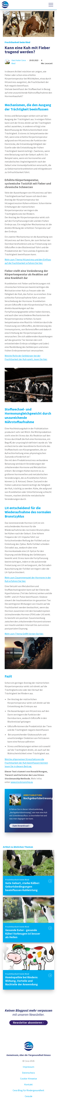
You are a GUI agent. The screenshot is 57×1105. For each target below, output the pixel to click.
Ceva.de (28, 1096)
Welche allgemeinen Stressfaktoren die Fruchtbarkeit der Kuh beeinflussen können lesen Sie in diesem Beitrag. (26, 763)
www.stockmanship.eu (22, 782)
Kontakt (28, 1084)
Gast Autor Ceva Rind (19, 62)
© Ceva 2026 (28, 1060)
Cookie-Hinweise (28, 1078)
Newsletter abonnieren (27, 1022)
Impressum (28, 1066)
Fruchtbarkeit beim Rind (17, 42)
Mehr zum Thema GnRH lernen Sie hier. (24, 633)
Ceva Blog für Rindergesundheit (28, 1090)
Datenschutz (28, 1072)
